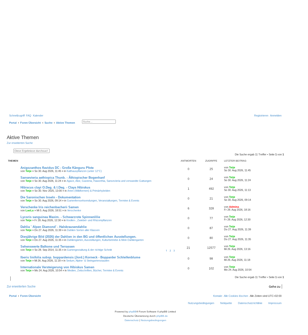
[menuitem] (28, 115)
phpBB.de (162, 316)
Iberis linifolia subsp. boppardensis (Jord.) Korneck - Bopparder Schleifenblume (80, 257)
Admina (234, 206)
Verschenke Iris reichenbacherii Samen (49, 207)
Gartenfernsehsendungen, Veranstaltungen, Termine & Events (103, 200)
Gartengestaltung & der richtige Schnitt (89, 249)
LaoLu (30, 210)
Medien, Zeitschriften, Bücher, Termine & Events (95, 270)
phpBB (132, 311)
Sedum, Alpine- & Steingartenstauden (87, 260)
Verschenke (74, 210)
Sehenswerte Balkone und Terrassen (47, 246)
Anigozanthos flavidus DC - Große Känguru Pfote (57, 168)
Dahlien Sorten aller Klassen (83, 230)
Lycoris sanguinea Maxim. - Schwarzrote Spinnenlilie (60, 217)
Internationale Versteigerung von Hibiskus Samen (57, 267)
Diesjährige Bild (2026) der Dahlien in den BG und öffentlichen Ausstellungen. (78, 236)
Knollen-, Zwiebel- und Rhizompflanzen (89, 220)
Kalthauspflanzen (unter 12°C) (84, 171)
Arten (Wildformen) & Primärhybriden (88, 190)
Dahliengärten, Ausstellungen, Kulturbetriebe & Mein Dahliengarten (105, 239)
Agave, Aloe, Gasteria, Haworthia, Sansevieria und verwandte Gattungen (109, 180)
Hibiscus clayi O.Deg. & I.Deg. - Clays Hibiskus (55, 187)
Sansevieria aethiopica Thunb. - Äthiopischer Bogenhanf (62, 177)
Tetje (29, 171)
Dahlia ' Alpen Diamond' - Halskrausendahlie (53, 227)
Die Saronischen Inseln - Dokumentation (50, 197)
